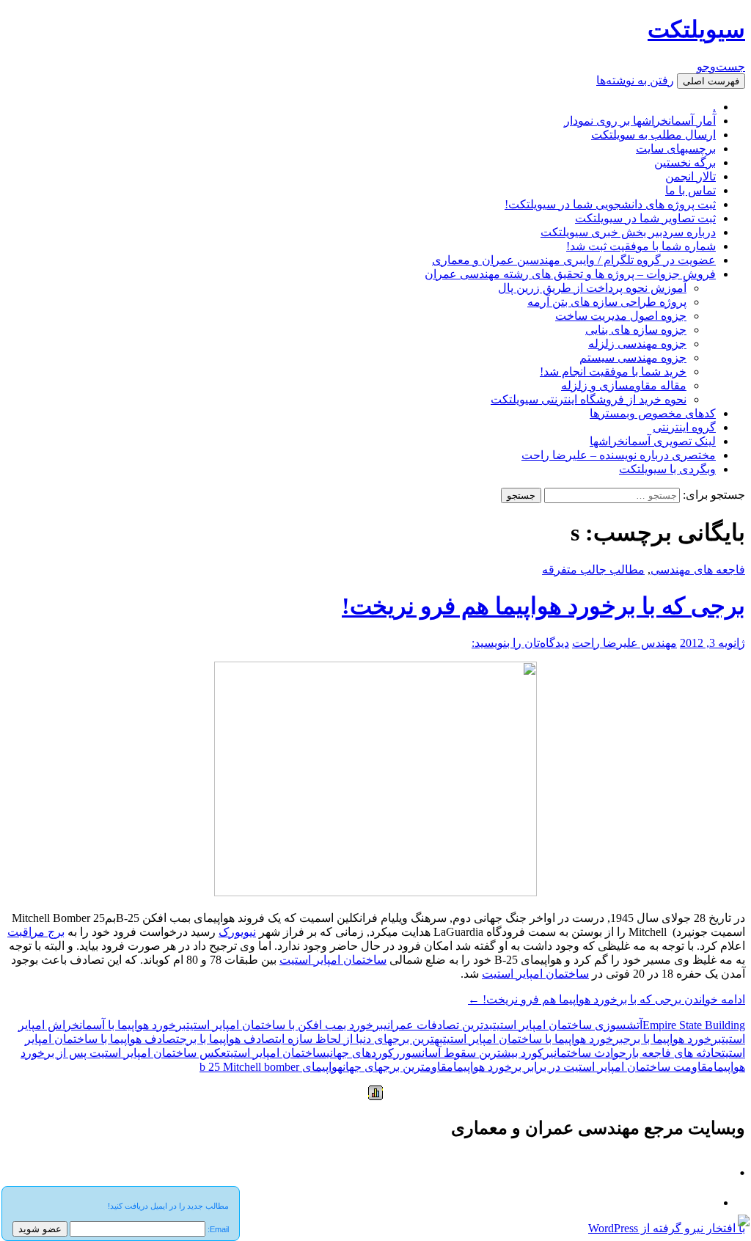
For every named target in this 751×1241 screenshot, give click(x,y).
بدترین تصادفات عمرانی (438, 1025)
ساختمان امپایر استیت (333, 959)
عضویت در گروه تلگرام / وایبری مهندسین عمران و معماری (574, 260)
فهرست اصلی (711, 81)
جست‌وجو (721, 66)
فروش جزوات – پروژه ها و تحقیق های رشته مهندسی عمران (570, 274)
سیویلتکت (696, 29)
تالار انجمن (690, 176)
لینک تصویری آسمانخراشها (653, 441)
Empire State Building (693, 1025)
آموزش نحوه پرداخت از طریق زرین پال (592, 288)
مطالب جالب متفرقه (593, 569)
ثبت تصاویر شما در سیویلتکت (645, 218)
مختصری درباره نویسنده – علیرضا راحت (618, 455)
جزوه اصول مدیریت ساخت (620, 316)
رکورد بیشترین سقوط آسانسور (475, 1053)
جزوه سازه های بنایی (635, 329)
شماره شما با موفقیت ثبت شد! (641, 246)
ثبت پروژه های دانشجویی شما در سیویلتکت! (610, 204)
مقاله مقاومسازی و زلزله (623, 385)
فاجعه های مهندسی (698, 569)
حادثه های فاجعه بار (674, 1053)
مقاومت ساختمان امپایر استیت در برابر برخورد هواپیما (583, 1067)
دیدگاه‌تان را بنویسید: (520, 643)
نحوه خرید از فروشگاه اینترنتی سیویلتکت (588, 399)
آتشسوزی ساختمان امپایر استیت (567, 1025)
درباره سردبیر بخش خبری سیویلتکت (628, 232)
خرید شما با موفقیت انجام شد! (613, 371)
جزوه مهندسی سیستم (632, 357)
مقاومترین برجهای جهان (397, 1067)
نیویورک (237, 932)
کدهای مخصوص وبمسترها (653, 413)
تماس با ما (690, 190)
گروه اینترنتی (684, 427)
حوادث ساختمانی (588, 1053)
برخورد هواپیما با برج (672, 1039)
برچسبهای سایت (676, 148)
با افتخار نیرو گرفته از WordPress (666, 1228)
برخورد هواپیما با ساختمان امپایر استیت (533, 1039)
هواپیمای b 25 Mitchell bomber (270, 1067)
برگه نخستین (685, 162)
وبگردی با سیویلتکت (667, 469)
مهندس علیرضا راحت (624, 643)
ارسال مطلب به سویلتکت (653, 134)
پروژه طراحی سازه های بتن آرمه (606, 302)
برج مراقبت (36, 932)
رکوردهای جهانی (363, 1053)
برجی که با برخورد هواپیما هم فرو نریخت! (543, 606)
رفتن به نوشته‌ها (635, 80)
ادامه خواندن (606, 999)
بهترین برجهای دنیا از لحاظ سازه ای (361, 1039)
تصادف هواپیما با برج (229, 1039)
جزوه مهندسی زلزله (637, 343)
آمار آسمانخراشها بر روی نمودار (640, 120)
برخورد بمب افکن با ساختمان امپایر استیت (285, 1025)
